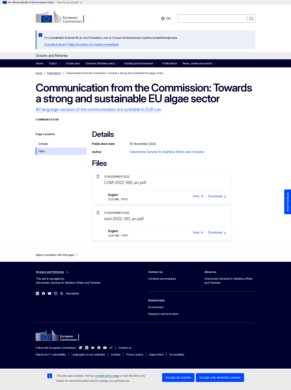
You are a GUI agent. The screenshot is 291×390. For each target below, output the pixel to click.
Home (39, 63)
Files (41, 151)
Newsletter (72, 293)
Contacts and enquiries (162, 278)
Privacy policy (134, 354)
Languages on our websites (88, 354)
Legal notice (156, 354)
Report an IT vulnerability (51, 354)
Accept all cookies (178, 377)
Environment (156, 307)
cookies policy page (107, 375)
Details (43, 144)
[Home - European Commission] (63, 17)
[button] (198, 196)
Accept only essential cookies (220, 377)
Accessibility (176, 354)
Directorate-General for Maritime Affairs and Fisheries (167, 152)
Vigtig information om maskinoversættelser (93, 44)
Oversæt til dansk (54, 44)
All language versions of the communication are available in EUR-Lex (98, 109)
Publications (169, 63)
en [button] (168, 18)
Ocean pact (73, 63)
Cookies (116, 354)
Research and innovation (163, 314)
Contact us (125, 347)
